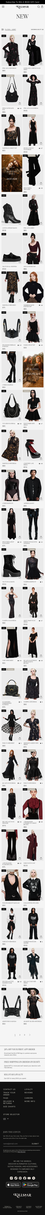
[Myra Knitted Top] (33, 248)
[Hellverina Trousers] (33, 170)
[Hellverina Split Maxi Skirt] (12, 524)
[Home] (22, 6)
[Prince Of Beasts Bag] (12, 90)
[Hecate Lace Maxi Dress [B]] (12, 804)
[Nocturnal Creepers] (12, 248)
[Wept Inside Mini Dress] (33, 405)
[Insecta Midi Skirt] (12, 725)
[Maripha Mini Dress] (33, 684)
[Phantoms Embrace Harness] (12, 327)
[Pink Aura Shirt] (33, 210)
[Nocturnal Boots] (12, 564)
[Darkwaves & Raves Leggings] (33, 524)
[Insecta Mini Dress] (33, 765)
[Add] (19, 63)
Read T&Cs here (21, 1151)
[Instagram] (11, 1178)
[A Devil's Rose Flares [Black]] (12, 845)
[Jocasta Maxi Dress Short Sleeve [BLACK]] (33, 642)
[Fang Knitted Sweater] (33, 885)
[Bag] (42, 7)
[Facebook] (24, 1178)
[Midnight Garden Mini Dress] (33, 725)
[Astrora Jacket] (33, 485)
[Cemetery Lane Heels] (33, 445)
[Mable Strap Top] (33, 327)
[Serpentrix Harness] (12, 1003)
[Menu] (3, 6)
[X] (33, 1178)
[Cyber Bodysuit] (12, 485)
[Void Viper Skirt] (12, 642)
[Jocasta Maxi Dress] (12, 765)
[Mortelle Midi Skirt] (12, 287)
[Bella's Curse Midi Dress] (33, 963)
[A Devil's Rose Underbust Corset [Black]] (33, 804)
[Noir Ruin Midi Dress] (12, 923)
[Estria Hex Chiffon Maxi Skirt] (33, 50)
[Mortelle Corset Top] (12, 130)
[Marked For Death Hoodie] (33, 923)
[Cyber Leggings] (12, 367)
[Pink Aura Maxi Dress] (33, 90)
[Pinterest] (20, 1178)
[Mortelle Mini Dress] (12, 445)
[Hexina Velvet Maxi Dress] (33, 130)
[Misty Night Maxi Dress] (33, 602)
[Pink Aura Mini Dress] (12, 50)
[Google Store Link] (30, 1184)
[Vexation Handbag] (12, 405)
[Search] (38, 7)
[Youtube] (29, 1178)
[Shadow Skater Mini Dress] (33, 1003)
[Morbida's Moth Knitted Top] (33, 287)
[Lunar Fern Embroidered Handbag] (12, 684)
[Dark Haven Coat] (33, 845)
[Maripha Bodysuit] (33, 564)
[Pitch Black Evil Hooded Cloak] (12, 963)
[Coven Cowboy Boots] (12, 210)
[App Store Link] (13, 1184)
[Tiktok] (15, 1178)
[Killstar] (23, 1195)
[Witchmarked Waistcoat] (12, 885)
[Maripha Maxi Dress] (12, 602)
